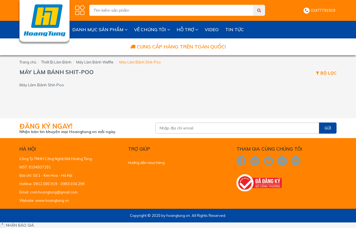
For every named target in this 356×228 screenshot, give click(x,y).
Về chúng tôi (150, 29)
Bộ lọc (328, 73)
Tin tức (234, 29)
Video (212, 29)
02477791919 (323, 10)
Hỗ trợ (186, 29)
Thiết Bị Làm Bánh (56, 62)
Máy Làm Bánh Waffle (94, 62)
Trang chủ (27, 62)
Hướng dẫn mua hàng (146, 162)
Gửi (328, 128)
